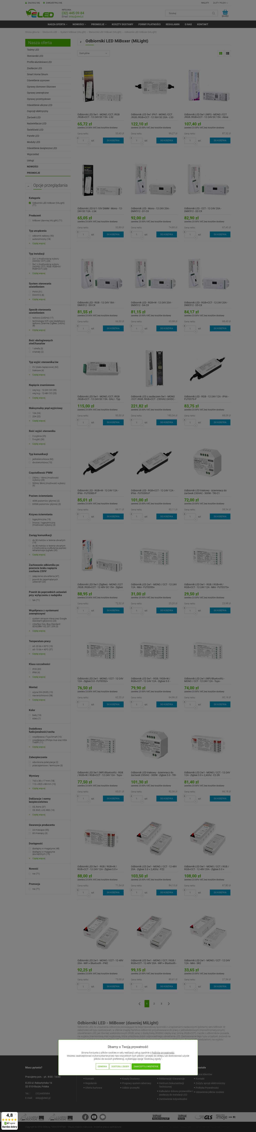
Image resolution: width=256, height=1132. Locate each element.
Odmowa (102, 1066)
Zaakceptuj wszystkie (146, 1066)
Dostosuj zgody (120, 1066)
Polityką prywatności (163, 1052)
